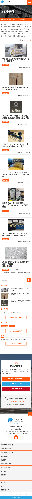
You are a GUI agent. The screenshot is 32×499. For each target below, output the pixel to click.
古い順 (29, 40)
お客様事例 (5, 65)
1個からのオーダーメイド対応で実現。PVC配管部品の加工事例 (15, 145)
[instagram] (16, 437)
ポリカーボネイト (23, 269)
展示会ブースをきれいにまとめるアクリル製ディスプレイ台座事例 (15, 234)
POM (17, 269)
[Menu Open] (29, 2)
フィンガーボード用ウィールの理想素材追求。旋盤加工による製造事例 (15, 117)
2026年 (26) (5, 313)
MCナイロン (12, 269)
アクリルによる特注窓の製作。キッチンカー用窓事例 (16, 60)
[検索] (29, 280)
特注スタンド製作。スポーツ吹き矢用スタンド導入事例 (15, 88)
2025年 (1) (15, 313)
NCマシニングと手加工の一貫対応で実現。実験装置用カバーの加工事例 (15, 174)
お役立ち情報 (5, 326)
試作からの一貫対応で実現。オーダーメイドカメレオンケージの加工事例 (15, 205)
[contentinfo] (16, 456)
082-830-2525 (16, 401)
